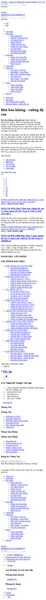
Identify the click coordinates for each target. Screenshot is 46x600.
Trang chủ (9, 98)
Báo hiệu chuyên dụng (18, 360)
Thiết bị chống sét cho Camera (21, 317)
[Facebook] (6, 377)
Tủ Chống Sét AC (17, 40)
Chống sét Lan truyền (18, 59)
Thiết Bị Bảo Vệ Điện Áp (20, 334)
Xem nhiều (10, 168)
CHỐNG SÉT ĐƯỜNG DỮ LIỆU (19, 311)
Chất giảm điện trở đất (18, 347)
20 (7, 191)
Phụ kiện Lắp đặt (16, 349)
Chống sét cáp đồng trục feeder (22, 326)
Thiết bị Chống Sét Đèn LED (21, 287)
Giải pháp (9, 55)
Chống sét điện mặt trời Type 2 (21, 309)
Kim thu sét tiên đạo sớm (19, 270)
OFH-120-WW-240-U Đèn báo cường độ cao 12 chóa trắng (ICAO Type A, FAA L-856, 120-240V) (22, 211)
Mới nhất (9, 162)
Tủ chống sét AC (12, 445)
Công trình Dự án (12, 423)
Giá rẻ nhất (10, 164)
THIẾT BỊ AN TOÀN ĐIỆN (17, 330)
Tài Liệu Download (17, 81)
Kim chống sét (11, 441)
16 (7, 189)
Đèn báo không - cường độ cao (17, 104)
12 (7, 187)
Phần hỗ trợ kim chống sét (20, 275)
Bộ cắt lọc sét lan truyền (19, 298)
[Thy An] (6, 371)
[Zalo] (8, 593)
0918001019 (12, 589)
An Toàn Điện (15, 49)
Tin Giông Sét (15, 77)
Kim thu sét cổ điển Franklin (21, 272)
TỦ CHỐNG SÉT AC (14, 289)
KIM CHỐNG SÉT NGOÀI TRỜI (19, 266)
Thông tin (9, 68)
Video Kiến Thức (16, 87)
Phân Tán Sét (15, 64)
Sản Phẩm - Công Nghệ (19, 72)
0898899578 (18, 555)
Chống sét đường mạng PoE (20, 315)
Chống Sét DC (15, 42)
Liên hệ (8, 94)
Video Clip (10, 427)
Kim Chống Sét (16, 36)
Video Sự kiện (15, 91)
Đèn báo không (11, 452)
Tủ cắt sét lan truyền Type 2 (20, 294)
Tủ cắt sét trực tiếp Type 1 (20, 292)
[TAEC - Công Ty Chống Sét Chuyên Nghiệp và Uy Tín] (23, 2)
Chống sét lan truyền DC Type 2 (22, 304)
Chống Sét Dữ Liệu (17, 44)
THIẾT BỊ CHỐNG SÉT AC (17, 277)
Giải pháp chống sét (13, 419)
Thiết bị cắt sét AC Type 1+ (20, 279)
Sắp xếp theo (10, 160)
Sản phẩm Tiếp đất (17, 345)
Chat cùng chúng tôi (22, 557)
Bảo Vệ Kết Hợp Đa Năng (20, 339)
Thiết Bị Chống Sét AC (19, 38)
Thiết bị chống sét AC (14, 443)
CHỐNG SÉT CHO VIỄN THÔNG (19, 322)
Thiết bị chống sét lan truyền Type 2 (23, 281)
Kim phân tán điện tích (18, 268)
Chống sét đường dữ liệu (15, 450)
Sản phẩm (9, 34)
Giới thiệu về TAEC (13, 417)
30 (7, 193)
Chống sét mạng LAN (18, 313)
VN (7, 23)
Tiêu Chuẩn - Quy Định (19, 79)
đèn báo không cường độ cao (24, 147)
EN (7, 25)
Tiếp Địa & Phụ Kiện (18, 51)
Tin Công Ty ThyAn (18, 70)
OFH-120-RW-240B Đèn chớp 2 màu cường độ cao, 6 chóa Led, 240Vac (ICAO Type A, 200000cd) (22, 238)
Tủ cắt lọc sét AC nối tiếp (19, 296)
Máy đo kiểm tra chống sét (20, 332)
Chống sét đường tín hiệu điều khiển (24, 319)
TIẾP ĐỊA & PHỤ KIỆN (15, 341)
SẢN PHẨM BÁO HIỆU (15, 102)
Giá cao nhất (10, 166)
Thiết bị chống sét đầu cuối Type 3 (23, 283)
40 (7, 196)
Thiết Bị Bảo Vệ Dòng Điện (21, 336)
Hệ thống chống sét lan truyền (17, 421)
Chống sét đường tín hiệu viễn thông (24, 328)
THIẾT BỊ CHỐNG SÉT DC (17, 300)
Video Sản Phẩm (16, 89)
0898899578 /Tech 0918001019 (13, 15)
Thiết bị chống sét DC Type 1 (21, 302)
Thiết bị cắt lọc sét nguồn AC (21, 285)
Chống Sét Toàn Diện (18, 57)
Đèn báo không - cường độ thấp (22, 354)
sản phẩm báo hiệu (13, 152)
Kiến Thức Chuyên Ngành (20, 74)
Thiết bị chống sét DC (14, 448)
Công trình (10, 66)
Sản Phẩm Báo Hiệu (18, 53)
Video (8, 83)
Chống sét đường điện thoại (20, 324)
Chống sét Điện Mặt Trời (19, 62)
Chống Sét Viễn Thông (19, 47)
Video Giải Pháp (16, 85)
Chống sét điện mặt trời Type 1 (21, 307)
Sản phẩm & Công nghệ (15, 425)
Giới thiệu (9, 32)
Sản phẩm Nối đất (17, 343)
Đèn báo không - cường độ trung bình (24, 356)
